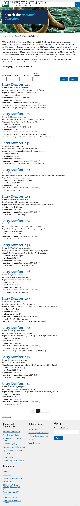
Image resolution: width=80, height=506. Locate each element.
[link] (38, 4)
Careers (5, 471)
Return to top (6, 417)
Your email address (61, 428)
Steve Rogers (47, 44)
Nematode (4, 75)
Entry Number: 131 (16, 143)
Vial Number (36, 74)
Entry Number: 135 (16, 245)
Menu (77, 4)
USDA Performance (10, 497)
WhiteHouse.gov (34, 443)
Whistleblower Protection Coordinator (12, 502)
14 (47, 410)
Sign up (58, 438)
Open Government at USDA (12, 450)
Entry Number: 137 (16, 298)
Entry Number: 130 (16, 114)
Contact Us (7, 475)
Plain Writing (7, 454)
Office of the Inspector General (39, 436)
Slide (29, 75)
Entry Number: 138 (16, 328)
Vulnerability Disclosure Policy (13, 461)
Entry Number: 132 (16, 170)
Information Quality (10, 444)
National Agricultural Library (38, 433)
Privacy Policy (8, 457)
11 (33, 410)
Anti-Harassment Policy (11, 435)
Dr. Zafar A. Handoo (16, 44)
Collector (23, 75)
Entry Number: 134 (16, 221)
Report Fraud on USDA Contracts (11, 493)
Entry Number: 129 (16, 85)
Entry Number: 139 (16, 357)
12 (37, 410)
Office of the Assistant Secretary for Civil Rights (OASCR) (11, 487)
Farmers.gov (32, 429)
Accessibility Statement (11, 432)
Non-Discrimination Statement (14, 447)
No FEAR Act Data (9, 482)
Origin (17, 75)
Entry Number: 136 (16, 272)
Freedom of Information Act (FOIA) (13, 439)
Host (10, 75)
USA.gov (31, 439)
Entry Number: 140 (16, 384)
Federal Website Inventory (12, 478)
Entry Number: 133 (16, 196)
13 (42, 410)
